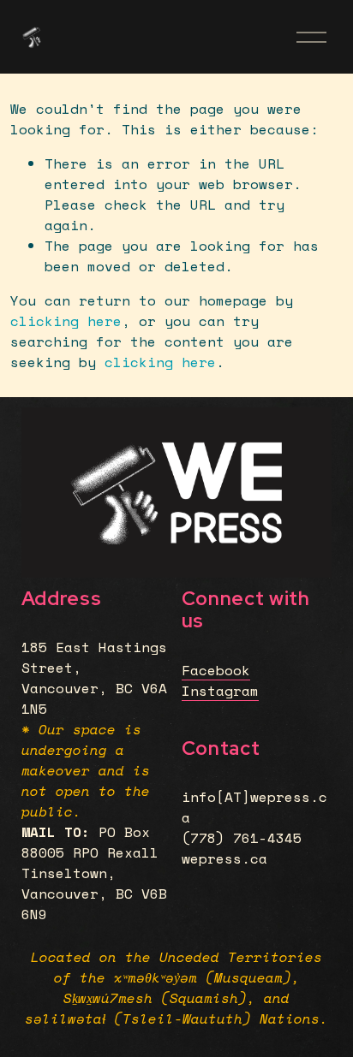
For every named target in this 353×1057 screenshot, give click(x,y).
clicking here (66, 321)
